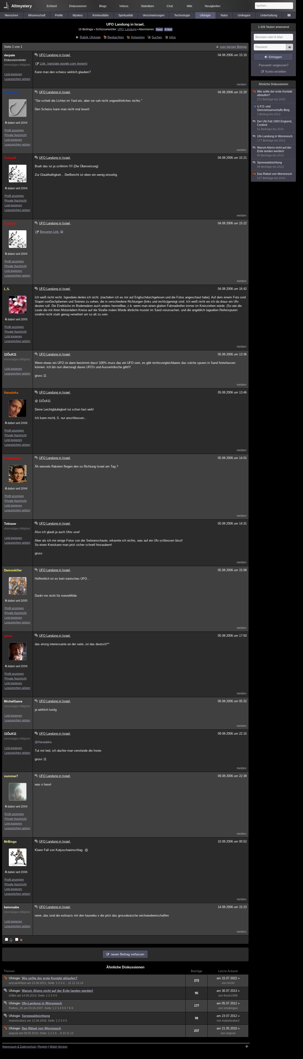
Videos (123, 6)
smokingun (231, 1008)
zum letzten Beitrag (233, 47)
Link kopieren (13, 74)
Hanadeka (11, 392)
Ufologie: (15, 978)
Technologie (182, 15)
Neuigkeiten (212, 6)
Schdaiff (10, 158)
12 (73, 983)
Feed (159, 29)
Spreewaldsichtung (36, 1016)
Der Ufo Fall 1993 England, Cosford (274, 125)
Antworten (137, 37)
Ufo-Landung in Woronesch (42, 1003)
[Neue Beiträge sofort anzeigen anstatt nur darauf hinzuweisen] (19, 940)
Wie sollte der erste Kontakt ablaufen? (49, 978)
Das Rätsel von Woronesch (41, 1028)
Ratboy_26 (16, 1008)
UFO (121, 29)
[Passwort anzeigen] (289, 50)
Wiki (189, 6)
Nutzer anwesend (273, 27)
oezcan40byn (17, 983)
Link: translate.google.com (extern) (63, 63)
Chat (170, 6)
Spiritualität (125, 15)
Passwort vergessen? (273, 65)
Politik (59, 15)
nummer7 (11, 776)
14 (81, 983)
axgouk (13, 1033)
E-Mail (168, 29)
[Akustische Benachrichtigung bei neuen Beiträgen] (9, 940)
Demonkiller (13, 570)
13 (77, 983)
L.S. (7, 289)
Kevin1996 (231, 995)
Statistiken (147, 6)
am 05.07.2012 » (228, 1003)
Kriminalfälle (101, 15)
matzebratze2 (17, 1020)
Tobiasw (10, 523)
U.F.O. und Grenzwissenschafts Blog (273, 110)
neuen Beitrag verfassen (127, 954)
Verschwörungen (154, 15)
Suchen (157, 37)
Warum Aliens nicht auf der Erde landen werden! (57, 991)
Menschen (11, 15)
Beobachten (115, 37)
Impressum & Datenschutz (19, 1046)
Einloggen (275, 57)
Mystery (78, 15)
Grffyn (12, 995)
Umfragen (244, 15)
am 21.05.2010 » (228, 1028)
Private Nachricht (15, 135)
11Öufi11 (10, 354)
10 (64, 1033)
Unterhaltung (268, 15)
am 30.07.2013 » (228, 991)
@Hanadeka (43, 742)
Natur (224, 15)
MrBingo (10, 841)
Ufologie (205, 15)
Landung (131, 29)
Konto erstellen (275, 71)
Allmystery (21, 6)
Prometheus (13, 458)
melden (241, 84)
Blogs (103, 6)
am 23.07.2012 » (228, 1016)
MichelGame (13, 701)
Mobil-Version (58, 1046)
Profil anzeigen (14, 130)
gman (8, 636)
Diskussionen (78, 6)
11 (69, 983)
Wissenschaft (36, 15)
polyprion (11, 92)
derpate (9, 55)
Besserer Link (47, 232)
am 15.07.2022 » (228, 978)
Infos (172, 37)
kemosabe (11, 907)
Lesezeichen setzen (17, 79)
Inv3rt (230, 983)
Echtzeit (52, 6)
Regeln (43, 1046)
